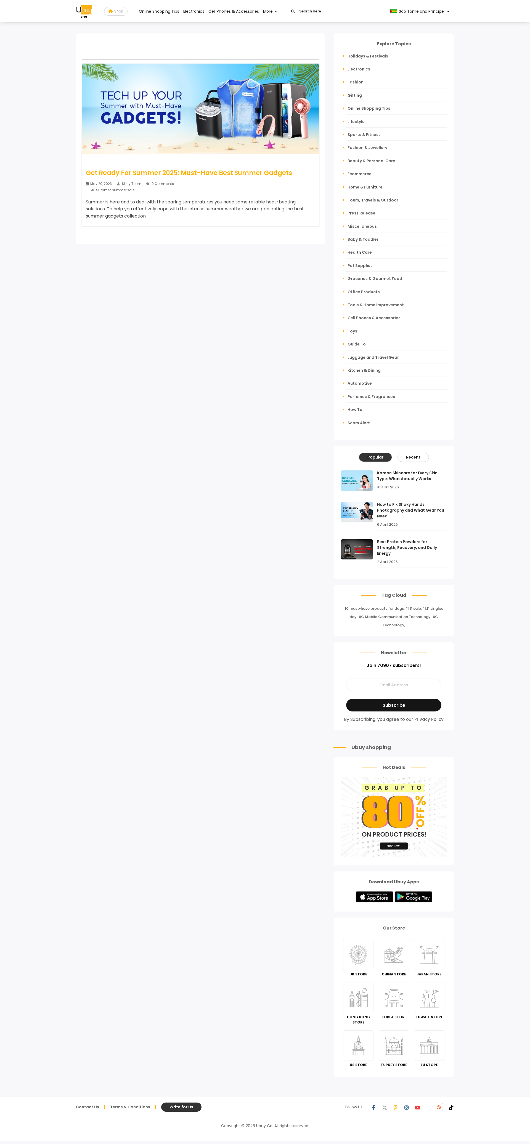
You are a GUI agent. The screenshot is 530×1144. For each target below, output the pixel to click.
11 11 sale (413, 608)
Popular (375, 457)
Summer (103, 190)
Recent (413, 457)
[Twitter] (384, 1107)
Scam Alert (359, 423)
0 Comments (162, 183)
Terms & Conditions (130, 1107)
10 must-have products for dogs (374, 608)
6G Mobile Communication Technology (395, 616)
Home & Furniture (365, 187)
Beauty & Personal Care (371, 161)
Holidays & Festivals (368, 56)
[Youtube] (417, 1107)
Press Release (361, 213)
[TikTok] (451, 1107)
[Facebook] (373, 1107)
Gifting (355, 95)
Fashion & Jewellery (367, 147)
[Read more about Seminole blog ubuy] (84, 11)
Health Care (360, 252)
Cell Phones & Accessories (233, 11)
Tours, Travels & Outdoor (373, 200)
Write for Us (181, 1107)
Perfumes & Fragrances (371, 396)
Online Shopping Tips (159, 11)
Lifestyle (356, 121)
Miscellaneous (362, 226)
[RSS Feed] (439, 1107)
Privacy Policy (429, 719)
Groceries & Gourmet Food (375, 278)
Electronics (193, 11)
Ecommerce (360, 174)
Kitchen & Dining (364, 370)
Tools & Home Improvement (376, 305)
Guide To (357, 344)
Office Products (364, 292)
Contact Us (87, 1107)
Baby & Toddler (363, 239)
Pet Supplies (360, 265)
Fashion (356, 82)
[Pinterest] (395, 1107)
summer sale (123, 190)
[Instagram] (406, 1107)
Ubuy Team (131, 183)
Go (293, 11)
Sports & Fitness (364, 134)
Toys (352, 331)
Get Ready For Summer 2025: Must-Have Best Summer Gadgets (189, 173)
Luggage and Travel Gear (373, 357)
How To (355, 409)
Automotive (360, 383)
